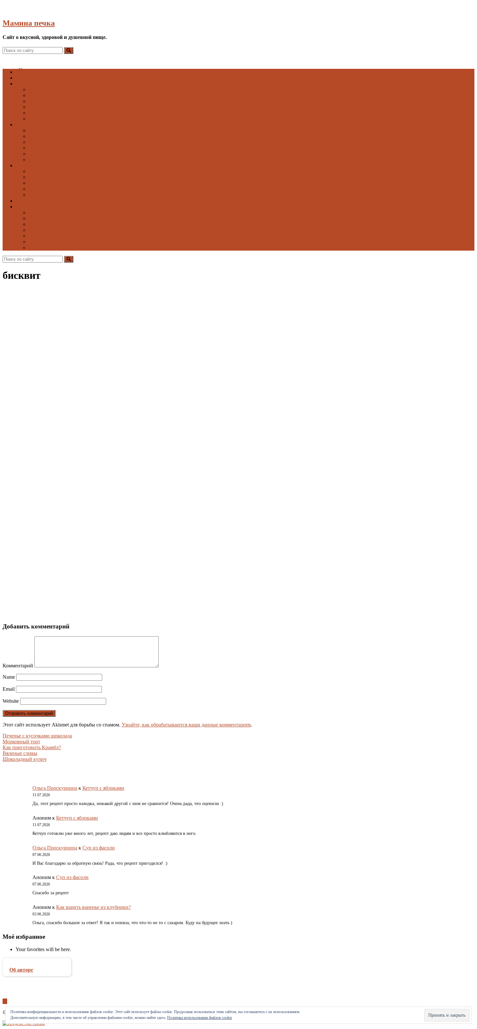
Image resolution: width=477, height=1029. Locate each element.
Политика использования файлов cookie (199, 1017)
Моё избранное (39, 201)
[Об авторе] (37, 964)
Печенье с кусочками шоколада (37, 735)
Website (11, 701)
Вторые (24, 124)
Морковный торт (21, 741)
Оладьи (37, 177)
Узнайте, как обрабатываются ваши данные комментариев (186, 724)
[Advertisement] (197, 519)
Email (9, 689)
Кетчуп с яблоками (103, 788)
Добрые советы (46, 230)
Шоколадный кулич (24, 759)
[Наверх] (5, 1001)
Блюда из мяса (44, 136)
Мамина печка (29, 23)
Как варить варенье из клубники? (93, 907)
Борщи (36, 89)
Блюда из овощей (48, 142)
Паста (35, 148)
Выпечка (25, 165)
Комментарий (18, 665)
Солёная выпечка (48, 189)
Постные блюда (46, 236)
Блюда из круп (45, 130)
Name (9, 677)
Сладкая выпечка (48, 183)
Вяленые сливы (20, 753)
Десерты (38, 241)
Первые (24, 83)
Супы (35, 107)
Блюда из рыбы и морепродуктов (65, 159)
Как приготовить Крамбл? (32, 747)
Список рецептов (35, 78)
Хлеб (34, 194)
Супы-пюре (42, 113)
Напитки (38, 212)
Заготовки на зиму (49, 218)
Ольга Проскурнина (54, 788)
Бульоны (38, 95)
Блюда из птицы (47, 153)
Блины (36, 171)
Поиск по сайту (46, 247)
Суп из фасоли (98, 847)
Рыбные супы (44, 101)
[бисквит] (102, 419)
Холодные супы (46, 118)
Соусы (36, 224)
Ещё (20, 206)
